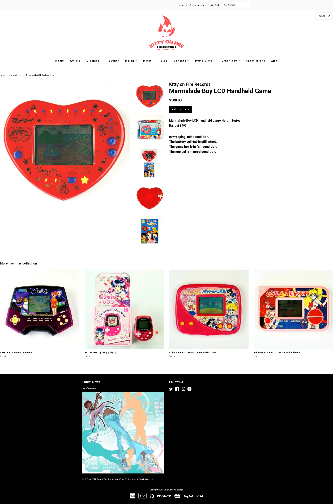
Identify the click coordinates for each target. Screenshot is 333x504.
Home (59, 60)
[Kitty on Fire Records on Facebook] (177, 389)
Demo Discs (204, 60)
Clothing (94, 60)
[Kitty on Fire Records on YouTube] (189, 389)
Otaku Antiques (15, 75)
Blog (164, 60)
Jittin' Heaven (89, 388)
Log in (181, 5)
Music (147, 60)
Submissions (255, 60)
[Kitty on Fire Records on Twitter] (171, 389)
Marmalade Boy (180, 120)
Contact (180, 60)
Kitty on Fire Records (174, 489)
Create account (197, 5)
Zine (274, 60)
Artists (75, 60)
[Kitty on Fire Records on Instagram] (183, 389)
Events (114, 60)
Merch (130, 60)
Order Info (229, 60)
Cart (217, 5)
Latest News (91, 382)
